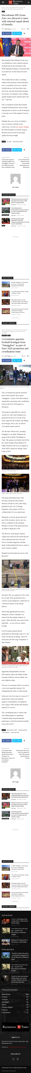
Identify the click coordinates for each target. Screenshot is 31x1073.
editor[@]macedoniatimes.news (17, 1047)
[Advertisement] (15, 253)
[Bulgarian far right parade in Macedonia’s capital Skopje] (6, 942)
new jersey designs (22, 127)
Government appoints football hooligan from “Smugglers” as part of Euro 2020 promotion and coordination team (8, 163)
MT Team (7, 29)
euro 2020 (9, 141)
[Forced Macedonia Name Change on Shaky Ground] (6, 294)
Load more (15, 318)
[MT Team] (3, 29)
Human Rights (5, 215)
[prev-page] (3, 229)
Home (3, 7)
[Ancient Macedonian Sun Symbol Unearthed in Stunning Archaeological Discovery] (6, 311)
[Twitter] (17, 1059)
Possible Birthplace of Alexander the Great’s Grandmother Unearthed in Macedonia (19, 284)
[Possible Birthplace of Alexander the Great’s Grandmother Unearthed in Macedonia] (6, 284)
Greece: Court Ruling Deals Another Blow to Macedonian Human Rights (19, 921)
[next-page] (5, 229)
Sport (7, 7)
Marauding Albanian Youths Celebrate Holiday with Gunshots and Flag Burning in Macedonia (19, 301)
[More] (24, 33)
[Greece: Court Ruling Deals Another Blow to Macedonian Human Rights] (6, 921)
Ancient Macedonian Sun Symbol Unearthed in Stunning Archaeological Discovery (19, 310)
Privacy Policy (5, 1071)
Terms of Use (12, 1071)
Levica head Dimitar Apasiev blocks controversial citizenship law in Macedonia (23, 163)
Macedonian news (7, 1043)
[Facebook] (13, 1059)
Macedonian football (18, 141)
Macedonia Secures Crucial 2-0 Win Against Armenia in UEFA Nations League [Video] (19, 200)
